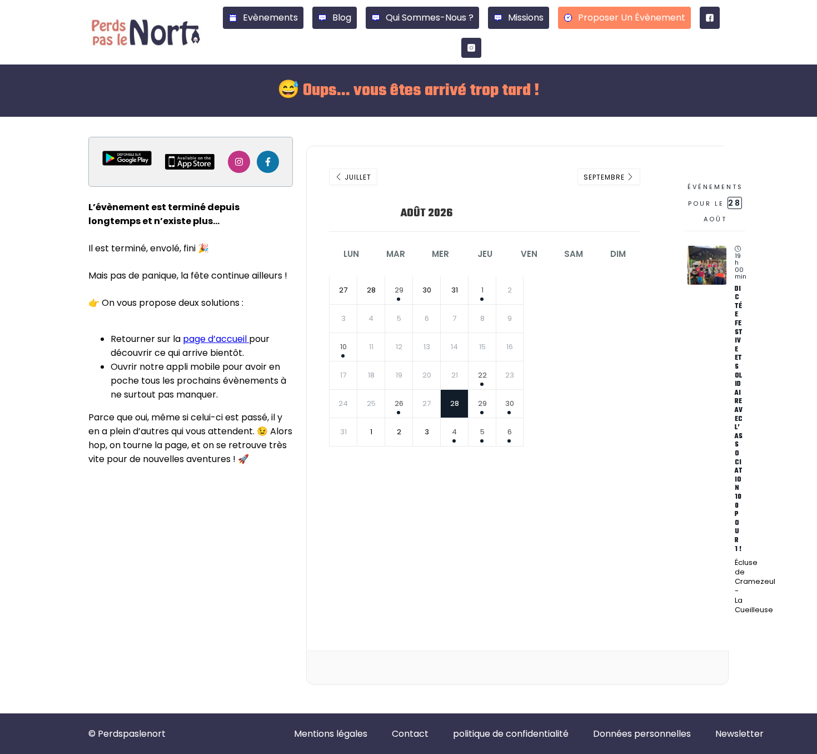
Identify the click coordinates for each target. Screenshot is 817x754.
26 (399, 403)
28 (454, 403)
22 (482, 375)
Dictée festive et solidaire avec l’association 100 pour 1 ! (739, 419)
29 (399, 290)
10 (343, 346)
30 (509, 403)
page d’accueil (216, 339)
